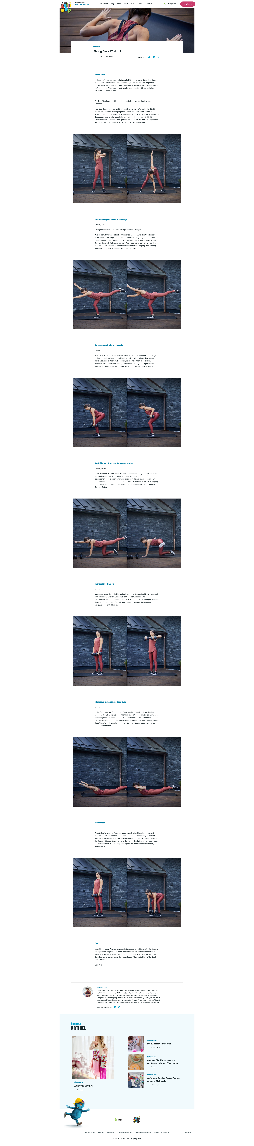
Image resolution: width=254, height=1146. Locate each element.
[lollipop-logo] (136, 1120)
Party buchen (187, 4)
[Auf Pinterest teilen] (149, 57)
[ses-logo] (118, 1120)
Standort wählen (80, 2)
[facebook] (114, 1007)
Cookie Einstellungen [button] (161, 1132)
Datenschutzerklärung (124, 1132)
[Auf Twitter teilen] (158, 57)
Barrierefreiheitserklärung (143, 1132)
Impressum (110, 1132)
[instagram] (119, 1007)
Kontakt (101, 1132)
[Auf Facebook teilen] (153, 57)
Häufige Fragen (90, 1132)
